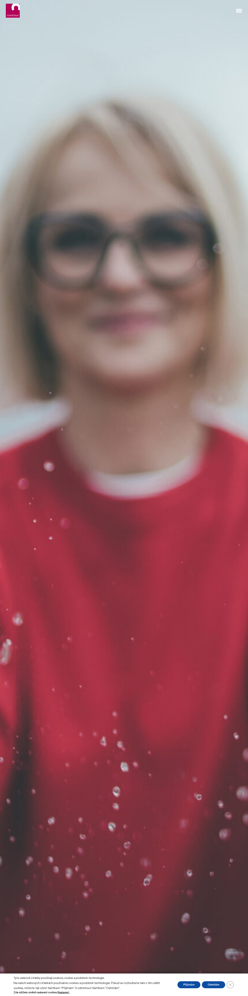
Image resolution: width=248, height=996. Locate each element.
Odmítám (213, 984)
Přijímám (189, 984)
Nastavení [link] (63, 992)
